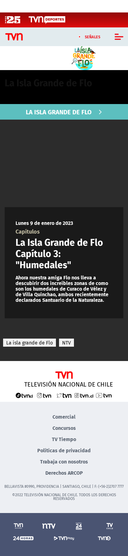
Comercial (64, 417)
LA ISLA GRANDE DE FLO (59, 111)
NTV (66, 342)
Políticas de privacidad (64, 450)
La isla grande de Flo (29, 342)
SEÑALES (93, 37)
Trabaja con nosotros (64, 461)
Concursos (64, 428)
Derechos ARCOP (64, 473)
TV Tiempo (64, 439)
